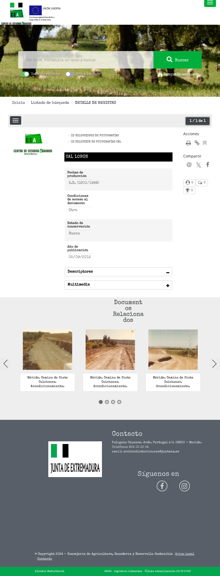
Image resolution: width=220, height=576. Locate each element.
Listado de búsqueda (50, 103)
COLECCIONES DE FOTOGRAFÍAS (97, 135)
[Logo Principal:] (16, 14)
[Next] (214, 363)
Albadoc (40, 571)
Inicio (18, 103)
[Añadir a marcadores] (204, 144)
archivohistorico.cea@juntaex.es (151, 451)
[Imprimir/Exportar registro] (188, 144)
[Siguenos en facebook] (162, 486)
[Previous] (5, 363)
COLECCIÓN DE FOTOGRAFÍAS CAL (98, 141)
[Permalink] (197, 144)
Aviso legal (184, 554)
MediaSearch (55, 571)
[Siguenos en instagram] (184, 486)
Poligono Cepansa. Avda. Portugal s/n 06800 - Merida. (157, 442)
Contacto (44, 559)
